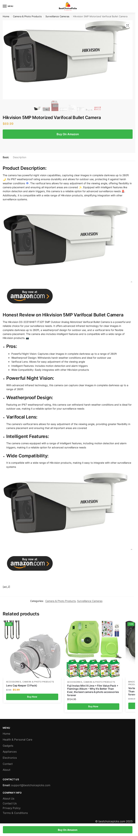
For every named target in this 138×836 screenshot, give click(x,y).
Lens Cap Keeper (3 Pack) (21, 685)
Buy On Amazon (68, 134)
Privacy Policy (11, 808)
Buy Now (32, 696)
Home (6, 16)
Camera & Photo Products (27, 16)
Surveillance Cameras (57, 16)
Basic (6, 157)
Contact (8, 764)
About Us (8, 798)
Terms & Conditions (15, 813)
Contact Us (10, 803)
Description (19, 157)
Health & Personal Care (17, 739)
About (6, 769)
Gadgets (8, 745)
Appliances (10, 751)
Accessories (13, 682)
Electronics (10, 757)
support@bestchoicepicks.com (30, 785)
